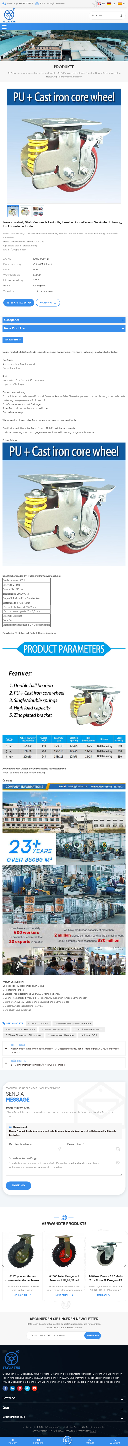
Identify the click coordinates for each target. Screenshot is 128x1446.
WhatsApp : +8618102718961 (20, 4)
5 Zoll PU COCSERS (38, 1024)
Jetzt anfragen (17, 303)
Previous (3, 1265)
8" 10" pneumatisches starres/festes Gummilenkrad (22, 1278)
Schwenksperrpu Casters (54, 1029)
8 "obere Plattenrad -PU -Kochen (24, 1035)
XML (56, 1431)
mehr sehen (20, 1295)
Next (125, 1265)
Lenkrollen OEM (88, 1035)
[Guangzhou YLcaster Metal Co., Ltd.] (9, 15)
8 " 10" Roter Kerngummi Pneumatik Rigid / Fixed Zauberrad (64, 1279)
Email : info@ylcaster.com (52, 4)
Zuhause (15, 73)
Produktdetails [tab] (13, 340)
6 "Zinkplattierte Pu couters (88, 1029)
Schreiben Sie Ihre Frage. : (24, 1158)
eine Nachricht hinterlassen (67, 1440)
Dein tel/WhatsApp (20, 1144)
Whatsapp (46, 303)
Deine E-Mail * (75, 1144)
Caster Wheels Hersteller (61, 1035)
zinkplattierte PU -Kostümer (20, 1029)
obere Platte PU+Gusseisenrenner (73, 1024)
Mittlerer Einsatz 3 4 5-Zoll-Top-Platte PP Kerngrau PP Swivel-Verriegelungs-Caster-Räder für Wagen (106, 1279)
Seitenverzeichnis (42, 1431)
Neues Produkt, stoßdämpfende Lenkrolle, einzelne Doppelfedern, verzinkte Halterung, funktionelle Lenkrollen (62, 1133)
